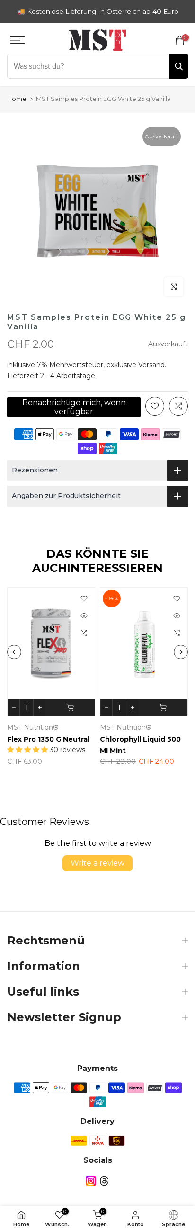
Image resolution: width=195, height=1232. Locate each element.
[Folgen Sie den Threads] (104, 1181)
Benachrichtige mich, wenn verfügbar (74, 407)
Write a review (97, 863)
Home (17, 98)
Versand (151, 365)
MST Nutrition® (33, 727)
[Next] (181, 652)
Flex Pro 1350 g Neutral (48, 739)
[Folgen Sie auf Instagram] (91, 1181)
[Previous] (14, 652)
